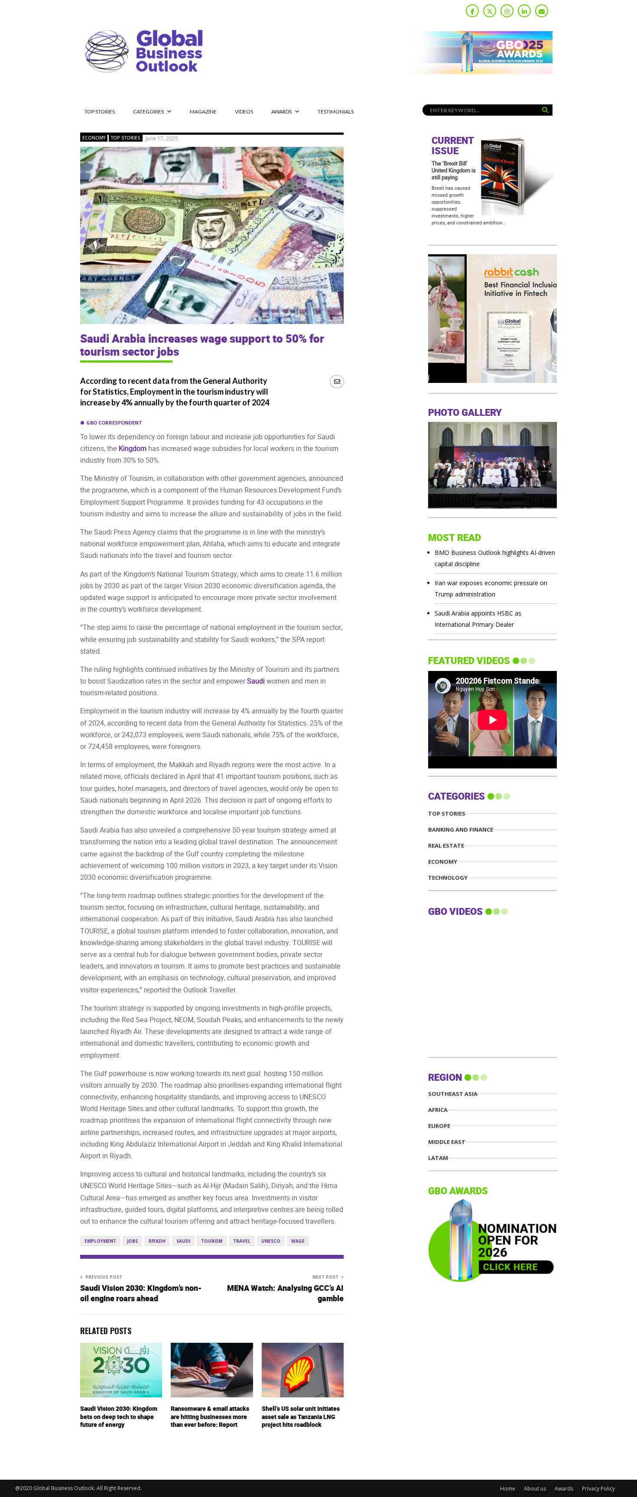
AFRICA (438, 1110)
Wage (298, 1241)
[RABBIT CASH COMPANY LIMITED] (492, 380)
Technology (448, 877)
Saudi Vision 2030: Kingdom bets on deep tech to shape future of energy (118, 1416)
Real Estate (446, 845)
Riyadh (157, 1241)
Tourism (211, 1241)
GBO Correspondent (114, 422)
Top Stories (99, 111)
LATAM (438, 1158)
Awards (281, 111)
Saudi (183, 1241)
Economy (93, 138)
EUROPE (439, 1126)
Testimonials (336, 111)
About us (535, 1488)
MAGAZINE (203, 111)
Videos (244, 111)
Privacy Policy (598, 1488)
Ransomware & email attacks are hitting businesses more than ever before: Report (210, 1416)
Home (507, 1488)
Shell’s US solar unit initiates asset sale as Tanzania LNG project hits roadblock (301, 1416)
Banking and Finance (460, 829)
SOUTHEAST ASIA (453, 1094)
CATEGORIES (148, 111)
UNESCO (270, 1241)
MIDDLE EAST (446, 1142)
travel (241, 1241)
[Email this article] (337, 381)
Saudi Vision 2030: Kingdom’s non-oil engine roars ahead (141, 1294)
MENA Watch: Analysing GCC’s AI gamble (285, 1294)
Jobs (132, 1241)
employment (100, 1241)
